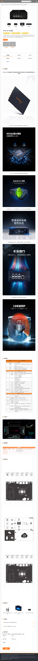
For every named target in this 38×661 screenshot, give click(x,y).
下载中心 (7, 61)
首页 (3, 4)
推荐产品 (30, 58)
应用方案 (19, 58)
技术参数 (19, 55)
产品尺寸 (30, 55)
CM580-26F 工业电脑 (16, 4)
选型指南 (7, 58)
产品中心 (6, 4)
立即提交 (6, 648)
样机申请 (5, 39)
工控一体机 (10, 4)
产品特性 (7, 55)
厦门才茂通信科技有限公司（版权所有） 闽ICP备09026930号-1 (11, 658)
